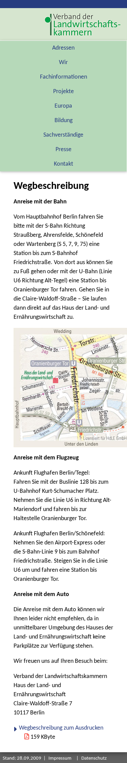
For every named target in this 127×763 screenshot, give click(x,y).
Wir (63, 62)
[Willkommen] (83, 24)
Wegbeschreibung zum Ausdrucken (61, 728)
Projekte (63, 91)
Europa (63, 106)
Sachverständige (63, 135)
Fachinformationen (63, 77)
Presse (63, 149)
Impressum (59, 758)
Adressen (63, 48)
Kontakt (63, 164)
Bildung (63, 120)
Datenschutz (94, 758)
